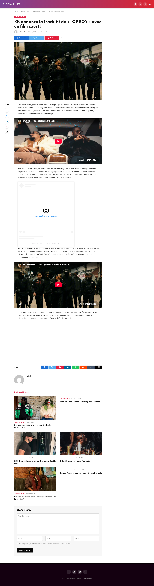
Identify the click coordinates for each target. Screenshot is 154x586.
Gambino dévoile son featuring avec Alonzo (80, 402)
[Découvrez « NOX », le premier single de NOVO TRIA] (35, 408)
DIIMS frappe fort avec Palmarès (75, 461)
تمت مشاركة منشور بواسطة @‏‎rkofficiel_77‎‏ (46, 243)
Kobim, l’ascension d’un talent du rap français (81, 473)
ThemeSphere (87, 578)
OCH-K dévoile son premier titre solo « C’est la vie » (35, 462)
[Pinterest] (7, 126)
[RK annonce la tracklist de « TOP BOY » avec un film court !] (58, 71)
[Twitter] (7, 116)
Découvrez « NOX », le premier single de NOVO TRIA (32, 426)
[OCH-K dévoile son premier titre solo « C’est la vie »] (35, 443)
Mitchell (22, 32)
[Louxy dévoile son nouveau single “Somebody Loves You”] (35, 479)
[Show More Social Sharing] (62, 38)
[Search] (150, 4)
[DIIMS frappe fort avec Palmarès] (81, 443)
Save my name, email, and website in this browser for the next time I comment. (45, 544)
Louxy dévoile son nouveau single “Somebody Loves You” (35, 498)
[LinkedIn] (7, 121)
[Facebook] (7, 110)
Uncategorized (20, 16)
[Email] (7, 132)
